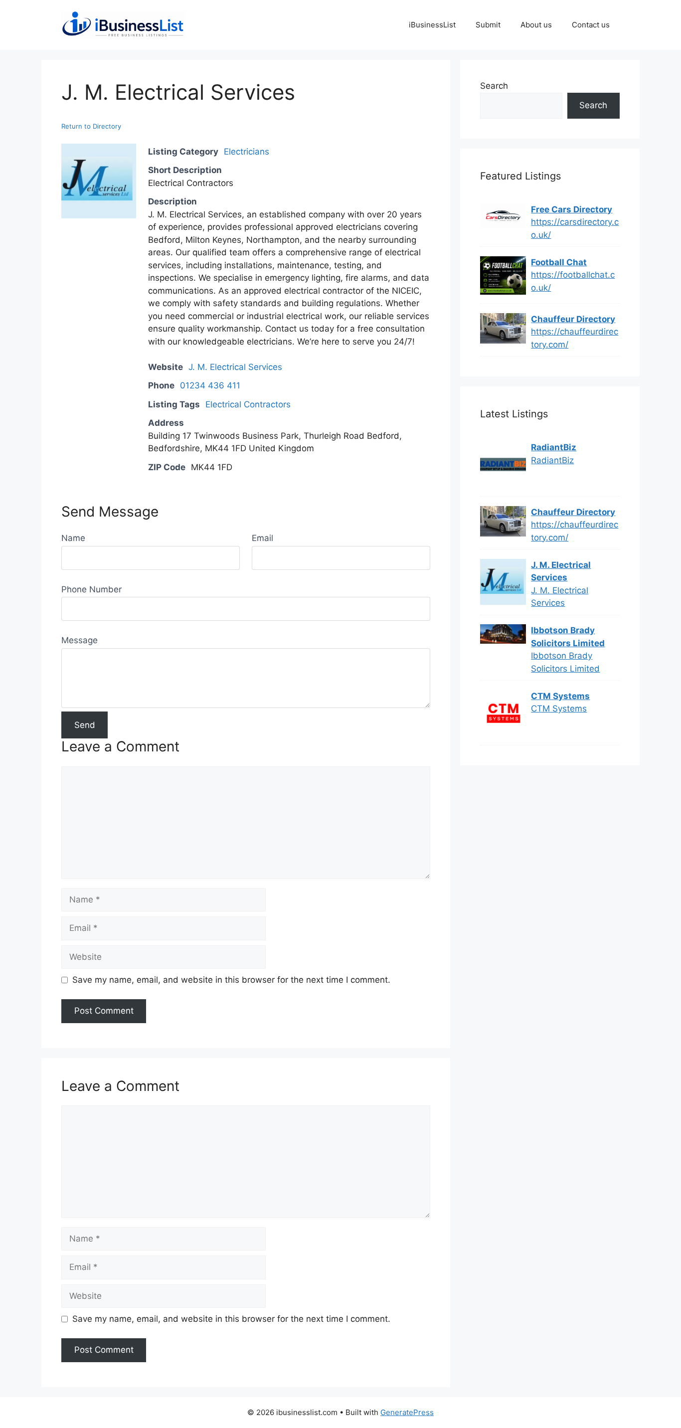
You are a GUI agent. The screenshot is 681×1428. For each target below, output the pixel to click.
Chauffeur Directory (573, 319)
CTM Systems (560, 696)
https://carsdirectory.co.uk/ (575, 228)
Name (73, 538)
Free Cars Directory (571, 209)
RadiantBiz (553, 447)
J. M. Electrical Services (235, 367)
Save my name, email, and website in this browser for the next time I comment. (231, 980)
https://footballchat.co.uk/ (573, 281)
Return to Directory (91, 126)
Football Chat (559, 262)
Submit (488, 24)
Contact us (591, 24)
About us (536, 24)
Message (79, 640)
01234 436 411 (210, 385)
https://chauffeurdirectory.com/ (574, 338)
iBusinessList (432, 24)
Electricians (246, 152)
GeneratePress (407, 1412)
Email (262, 538)
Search (494, 86)
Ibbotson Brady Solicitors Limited (568, 636)
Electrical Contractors (248, 404)
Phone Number (91, 589)
